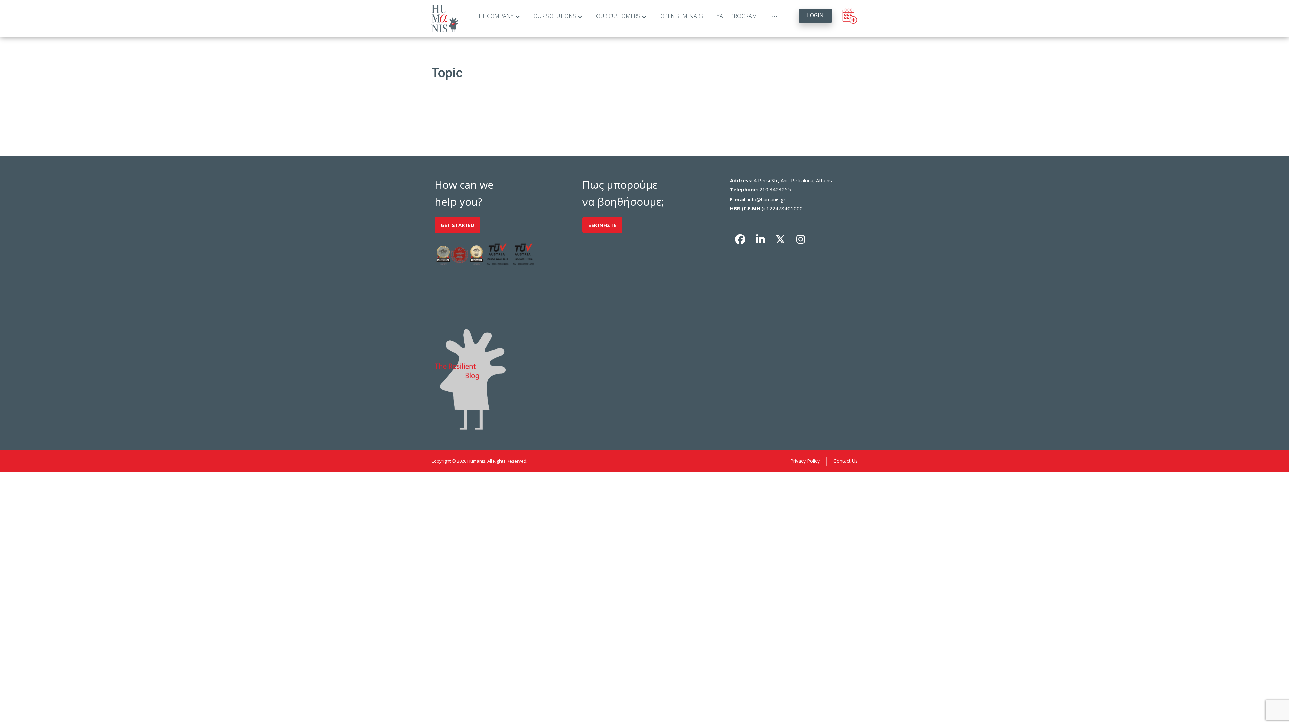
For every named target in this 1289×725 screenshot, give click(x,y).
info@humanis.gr (767, 199)
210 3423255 (775, 189)
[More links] (774, 16)
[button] (740, 239)
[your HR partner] (444, 18)
